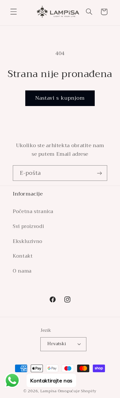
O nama (22, 271)
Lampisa (48, 391)
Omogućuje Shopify (77, 391)
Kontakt (23, 256)
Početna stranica (33, 211)
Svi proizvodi (28, 226)
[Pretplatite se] (99, 173)
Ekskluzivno (28, 241)
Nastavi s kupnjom (60, 98)
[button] (13, 11)
